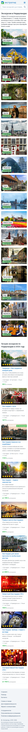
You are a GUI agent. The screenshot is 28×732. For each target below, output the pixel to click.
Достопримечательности (8, 704)
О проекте (4, 692)
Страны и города (6, 701)
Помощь (3, 694)
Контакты (4, 697)
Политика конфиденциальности (10, 716)
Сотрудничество (6, 710)
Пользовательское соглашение (10, 713)
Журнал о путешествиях (8, 706)
